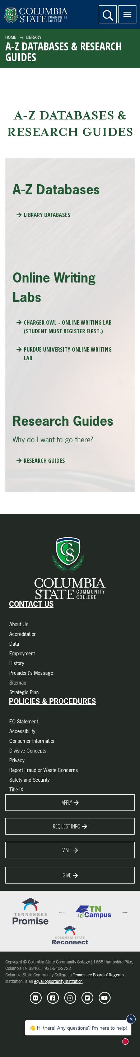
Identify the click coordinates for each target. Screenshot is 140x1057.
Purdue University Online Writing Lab (68, 353)
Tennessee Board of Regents (98, 975)
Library (33, 37)
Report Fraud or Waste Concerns (43, 770)
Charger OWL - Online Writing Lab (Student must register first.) (68, 327)
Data (14, 643)
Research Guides (44, 461)
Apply (67, 803)
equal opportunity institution (58, 981)
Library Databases (47, 215)
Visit (66, 850)
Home (11, 37)
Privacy (16, 760)
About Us (18, 624)
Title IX (16, 789)
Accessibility (22, 731)
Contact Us (31, 604)
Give (66, 875)
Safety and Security (29, 779)
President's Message (31, 672)
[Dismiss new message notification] (131, 1019)
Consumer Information (32, 740)
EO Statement (23, 721)
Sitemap (17, 682)
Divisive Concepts (27, 750)
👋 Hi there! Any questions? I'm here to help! (78, 1028)
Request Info (66, 826)
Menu (127, 14)
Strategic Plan (24, 692)
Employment (22, 653)
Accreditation (23, 634)
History (16, 663)
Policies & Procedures (52, 701)
